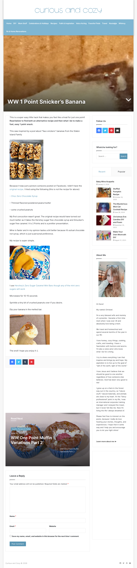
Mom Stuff (22, 23)
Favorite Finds (94, 23)
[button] (26, 160)
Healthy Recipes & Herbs (21, 429)
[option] (47, 439)
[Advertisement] (47, 390)
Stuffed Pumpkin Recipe (117, 191)
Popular (121, 171)
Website (52, 526)
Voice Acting (81, 23)
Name (13, 516)
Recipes (54, 23)
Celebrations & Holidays (39, 23)
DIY (14, 23)
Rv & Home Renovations (16, 31)
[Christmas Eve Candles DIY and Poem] (103, 220)
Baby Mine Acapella (105, 181)
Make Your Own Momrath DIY (119, 234)
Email (13, 526)
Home (9, 23)
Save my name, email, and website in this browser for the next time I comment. (45, 536)
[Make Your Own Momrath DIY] (103, 235)
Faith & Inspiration (66, 23)
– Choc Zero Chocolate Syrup (23, 196)
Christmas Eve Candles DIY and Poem (119, 219)
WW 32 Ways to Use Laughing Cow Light (30, 440)
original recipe (16, 189)
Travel (104, 23)
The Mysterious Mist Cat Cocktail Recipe (120, 207)
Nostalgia (113, 23)
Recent (102, 171)
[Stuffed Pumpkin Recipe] (103, 192)
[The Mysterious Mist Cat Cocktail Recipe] (103, 208)
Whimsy (122, 23)
